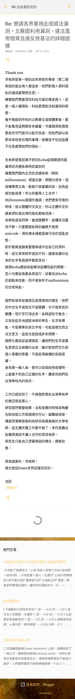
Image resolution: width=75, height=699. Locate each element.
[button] (7, 60)
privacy (12, 487)
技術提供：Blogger (40, 684)
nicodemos (46, 693)
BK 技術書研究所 (24, 7)
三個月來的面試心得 (16, 640)
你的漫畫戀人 (12, 601)
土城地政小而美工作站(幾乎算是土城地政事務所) (34, 562)
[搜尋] (69, 7)
